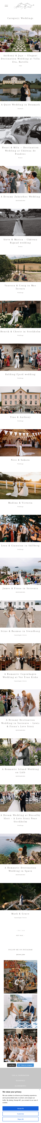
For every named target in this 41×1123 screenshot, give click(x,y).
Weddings (20, 292)
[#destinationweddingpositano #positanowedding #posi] (20, 1011)
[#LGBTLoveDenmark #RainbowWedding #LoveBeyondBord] (20, 976)
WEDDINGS (20, 1080)
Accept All (20, 1108)
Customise (20, 1114)
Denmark (20, 108)
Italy (20, 65)
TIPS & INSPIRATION (20, 1075)
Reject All (20, 1119)
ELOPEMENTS (20, 1086)
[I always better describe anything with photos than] (20, 1045)
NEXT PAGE (19, 935)
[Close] (39, 1089)
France (20, 157)
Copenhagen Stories (20, 635)
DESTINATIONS (20, 200)
